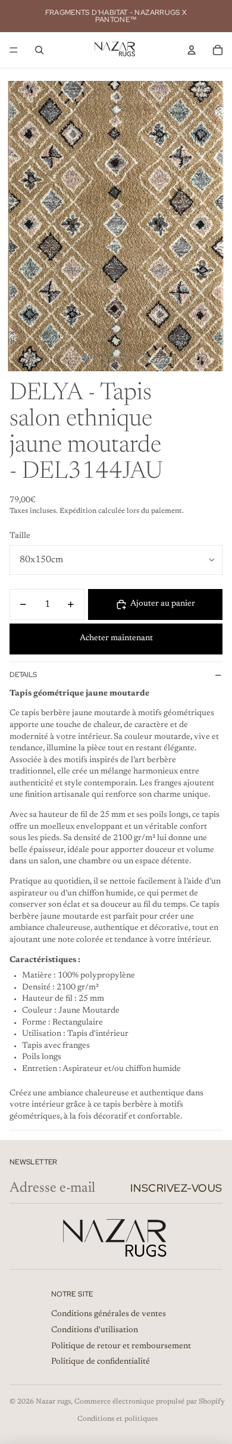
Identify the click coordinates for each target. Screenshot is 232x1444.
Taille (20, 536)
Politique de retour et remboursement (121, 1346)
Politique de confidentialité (100, 1362)
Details (23, 674)
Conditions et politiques (117, 1419)
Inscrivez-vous (176, 1188)
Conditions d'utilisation (94, 1330)
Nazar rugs (53, 1401)
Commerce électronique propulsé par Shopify (149, 1401)
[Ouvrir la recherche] (39, 50)
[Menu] (13, 50)
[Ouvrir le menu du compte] (191, 50)
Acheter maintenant (116, 638)
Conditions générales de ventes (108, 1314)
